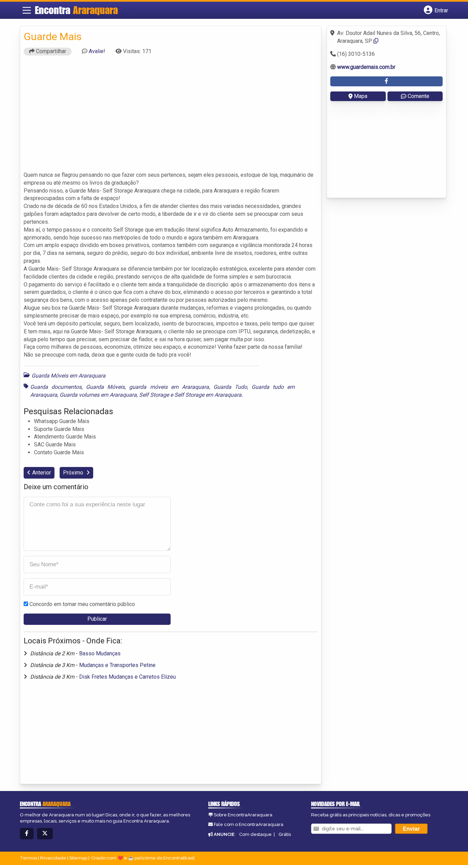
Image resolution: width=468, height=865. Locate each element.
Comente (418, 96)
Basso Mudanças (100, 653)
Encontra (76, 10)
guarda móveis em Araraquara (169, 387)
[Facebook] (27, 833)
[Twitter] (45, 833)
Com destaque (255, 834)
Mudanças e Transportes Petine (117, 665)
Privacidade (53, 858)
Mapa (360, 96)
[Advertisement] (171, 116)
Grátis (285, 834)
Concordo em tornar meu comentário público (82, 604)
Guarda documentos (56, 387)
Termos (28, 858)
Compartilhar (50, 51)
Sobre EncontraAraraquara (243, 814)
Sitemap (78, 858)
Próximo (74, 472)
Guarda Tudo (230, 387)
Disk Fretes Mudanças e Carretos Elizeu (127, 677)
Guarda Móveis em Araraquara (69, 375)
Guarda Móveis (105, 387)
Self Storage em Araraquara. (208, 395)
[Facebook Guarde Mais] (386, 81)
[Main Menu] (27, 10)
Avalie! (97, 51)
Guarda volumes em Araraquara (98, 395)
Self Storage (154, 395)
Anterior (41, 472)
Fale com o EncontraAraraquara (248, 824)
